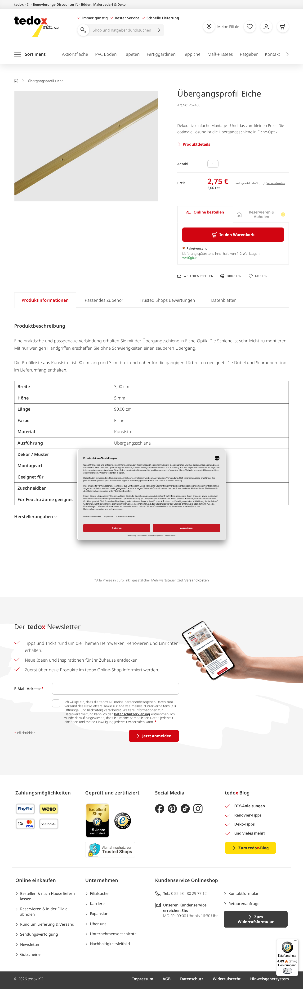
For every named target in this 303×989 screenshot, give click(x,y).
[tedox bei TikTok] (185, 808)
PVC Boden (106, 54)
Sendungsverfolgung (39, 934)
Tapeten (132, 54)
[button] (286, 54)
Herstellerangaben (33, 516)
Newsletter (30, 944)
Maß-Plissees (220, 54)
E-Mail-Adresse (29, 688)
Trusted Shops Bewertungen (167, 300)
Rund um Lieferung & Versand (47, 924)
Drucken (234, 276)
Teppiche (192, 54)
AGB (167, 978)
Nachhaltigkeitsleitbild (110, 943)
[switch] (287, 971)
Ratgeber (249, 54)
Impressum (142, 978)
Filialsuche (99, 893)
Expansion (99, 913)
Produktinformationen (45, 300)
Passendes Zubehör (104, 300)
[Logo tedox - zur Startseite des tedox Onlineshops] (36, 26)
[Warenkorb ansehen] (283, 27)
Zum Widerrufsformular (256, 919)
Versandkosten (276, 183)
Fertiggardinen (161, 54)
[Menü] (295, 942)
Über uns (98, 923)
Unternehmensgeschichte (113, 933)
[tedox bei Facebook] (159, 808)
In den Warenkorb (236, 234)
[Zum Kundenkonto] (266, 27)
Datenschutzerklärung (132, 714)
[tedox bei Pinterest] (172, 808)
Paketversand (197, 248)
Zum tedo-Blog (253, 847)
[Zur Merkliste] (250, 27)
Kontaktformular (243, 893)
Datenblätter (223, 300)
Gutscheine (30, 954)
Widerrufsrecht (227, 978)
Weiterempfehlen (198, 276)
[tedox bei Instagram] (198, 808)
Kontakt (272, 54)
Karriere (97, 903)
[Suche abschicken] (158, 30)
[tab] (205, 214)
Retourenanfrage (243, 903)
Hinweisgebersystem (269, 978)
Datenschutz (191, 978)
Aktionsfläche (75, 54)
